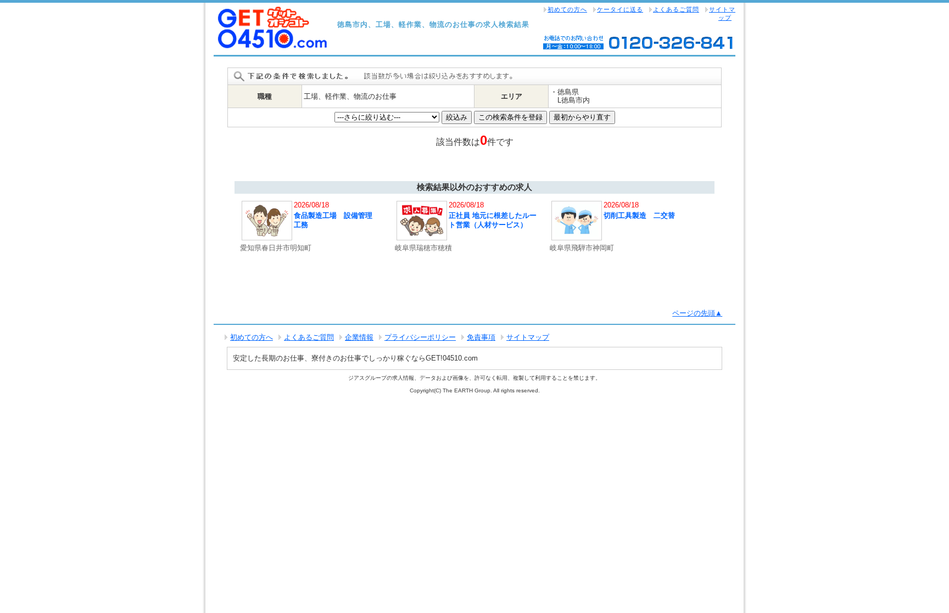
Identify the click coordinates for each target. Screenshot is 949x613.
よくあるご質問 (676, 9)
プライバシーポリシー (420, 337)
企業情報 (359, 337)
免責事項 (481, 337)
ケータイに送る (620, 9)
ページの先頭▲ (697, 313)
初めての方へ (567, 9)
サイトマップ (722, 13)
